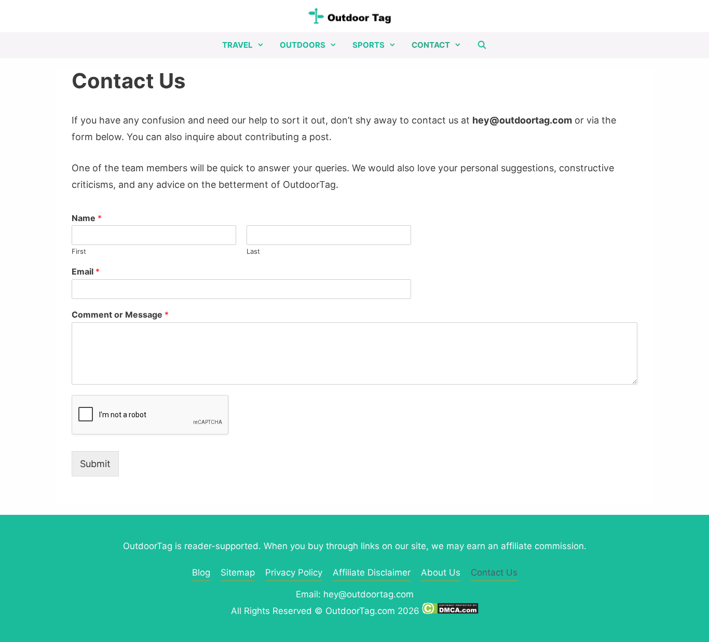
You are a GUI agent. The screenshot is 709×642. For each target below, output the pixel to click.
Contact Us (494, 572)
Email (86, 271)
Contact (431, 45)
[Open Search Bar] (482, 45)
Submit (95, 463)
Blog (201, 572)
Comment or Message (120, 314)
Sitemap (238, 572)
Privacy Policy (293, 572)
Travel (237, 45)
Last (253, 251)
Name (87, 218)
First (79, 251)
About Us (440, 572)
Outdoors (302, 45)
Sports (368, 45)
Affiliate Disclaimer (372, 572)
